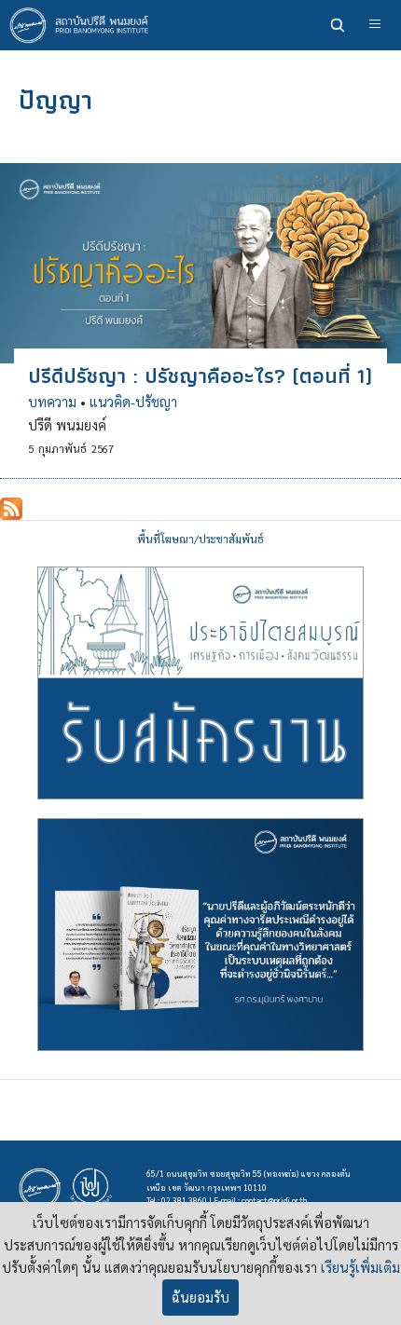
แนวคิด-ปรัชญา (133, 401)
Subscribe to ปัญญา (11, 509)
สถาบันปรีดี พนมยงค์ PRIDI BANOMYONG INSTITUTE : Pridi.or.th (84, 25)
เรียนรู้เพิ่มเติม (360, 1267)
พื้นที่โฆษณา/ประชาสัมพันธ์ (200, 539)
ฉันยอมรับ (200, 1297)
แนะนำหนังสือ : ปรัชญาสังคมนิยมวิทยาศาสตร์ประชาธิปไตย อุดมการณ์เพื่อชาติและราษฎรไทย (200, 934)
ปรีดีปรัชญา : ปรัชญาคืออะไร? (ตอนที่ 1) (200, 375)
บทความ (52, 401)
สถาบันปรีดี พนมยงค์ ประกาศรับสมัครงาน (200, 683)
